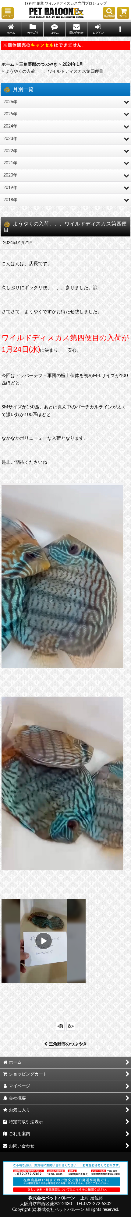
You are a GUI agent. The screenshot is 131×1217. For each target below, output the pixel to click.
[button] (8, 13)
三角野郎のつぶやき (68, 1044)
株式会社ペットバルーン (52, 1198)
